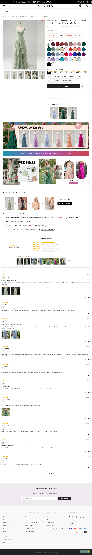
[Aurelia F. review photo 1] (5, 411)
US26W (57, 81)
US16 (49, 77)
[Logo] (46, 6)
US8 (66, 72)
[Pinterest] (77, 517)
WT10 (60, 35)
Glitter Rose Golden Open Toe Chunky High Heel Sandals (20, 229)
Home (4, 16)
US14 (84, 72)
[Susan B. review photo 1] (5, 334)
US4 (54, 72)
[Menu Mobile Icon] (4, 6)
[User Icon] (83, 6)
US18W (64, 77)
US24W (50, 81)
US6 (60, 72)
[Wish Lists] (83, 86)
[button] (50, 27)
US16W (56, 77)
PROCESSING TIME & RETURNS (57, 98)
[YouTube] (81, 517)
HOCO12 (77, 35)
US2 (49, 72)
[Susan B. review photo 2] (15, 334)
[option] (20, 45)
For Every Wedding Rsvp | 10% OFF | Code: (32, 2)
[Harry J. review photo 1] (5, 290)
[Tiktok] (85, 517)
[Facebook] (70, 517)
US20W (71, 77)
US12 (78, 72)
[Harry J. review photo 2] (15, 290)
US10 (71, 72)
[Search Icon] (11, 6)
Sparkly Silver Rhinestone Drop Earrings (16, 221)
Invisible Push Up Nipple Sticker (14, 225)
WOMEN (5, 11)
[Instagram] (73, 517)
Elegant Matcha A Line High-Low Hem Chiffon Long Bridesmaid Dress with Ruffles (30, 217)
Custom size (67, 81)
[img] (4, 274)
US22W (79, 77)
